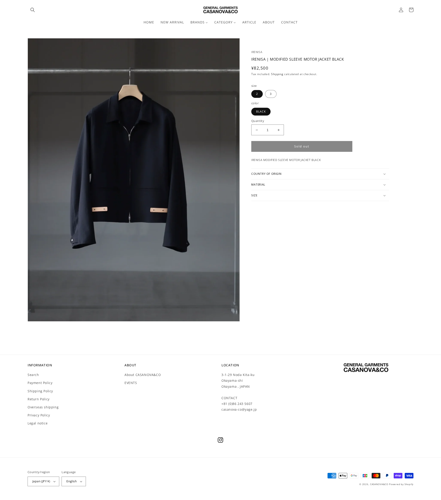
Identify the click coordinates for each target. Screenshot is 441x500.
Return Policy (39, 399)
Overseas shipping (43, 407)
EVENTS (130, 383)
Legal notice (38, 423)
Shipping (277, 74)
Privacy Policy (39, 415)
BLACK (261, 111)
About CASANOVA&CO (142, 375)
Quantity (257, 121)
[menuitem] (148, 22)
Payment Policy (40, 383)
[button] (33, 10)
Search (33, 375)
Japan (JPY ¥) (41, 481)
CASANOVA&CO (379, 484)
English (71, 481)
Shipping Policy (40, 391)
